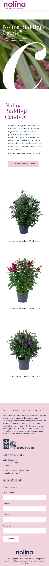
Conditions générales (25, 561)
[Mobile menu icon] (43, 5)
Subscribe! (11, 538)
